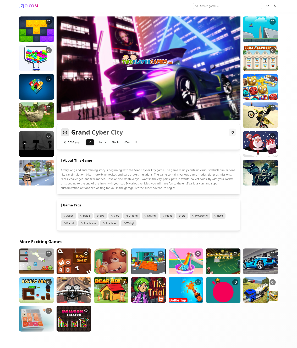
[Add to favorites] (49, 22)
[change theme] (275, 6)
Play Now (33, 39)
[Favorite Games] (267, 6)
